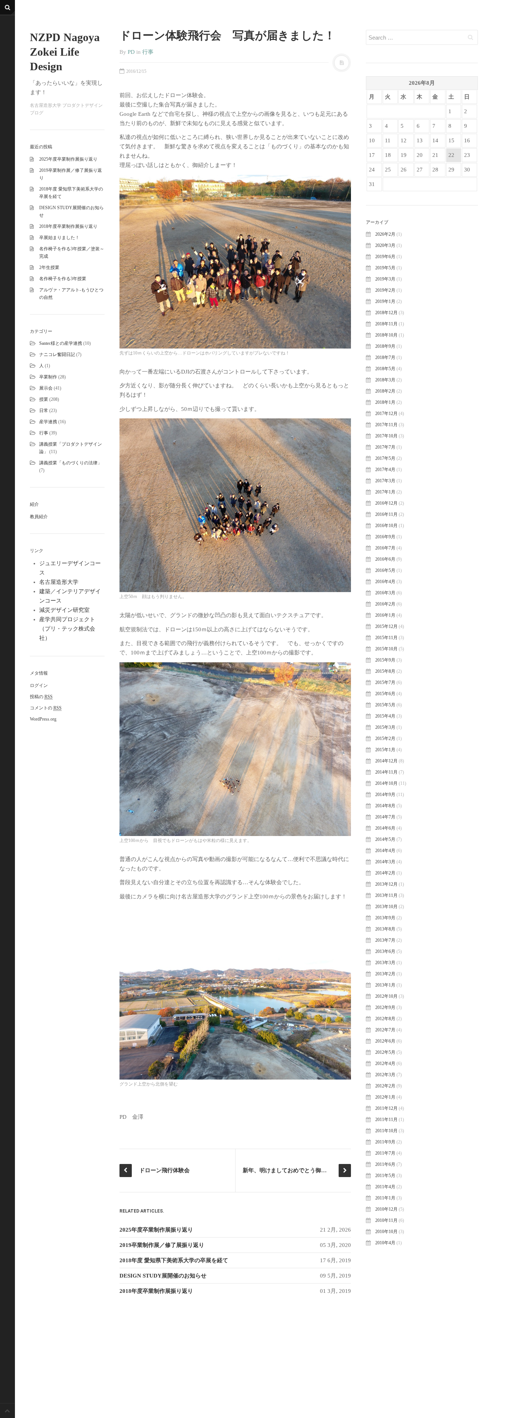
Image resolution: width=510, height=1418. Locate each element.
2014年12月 (386, 761)
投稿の (41, 696)
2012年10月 (386, 996)
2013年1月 (385, 985)
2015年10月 (386, 648)
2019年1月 (385, 301)
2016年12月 (386, 503)
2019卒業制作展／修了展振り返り (161, 1245)
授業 (43, 399)
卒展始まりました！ (59, 237)
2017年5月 (385, 458)
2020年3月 (385, 245)
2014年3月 (385, 861)
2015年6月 (385, 693)
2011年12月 (386, 1108)
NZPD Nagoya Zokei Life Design (65, 51)
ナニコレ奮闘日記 (57, 354)
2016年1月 (385, 615)
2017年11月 (386, 424)
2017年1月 (385, 492)
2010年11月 (386, 1220)
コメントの (46, 707)
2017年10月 (386, 436)
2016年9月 (385, 536)
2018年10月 (386, 335)
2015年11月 (386, 637)
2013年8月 (385, 929)
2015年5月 (385, 705)
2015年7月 (385, 682)
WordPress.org (43, 719)
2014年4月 (385, 850)
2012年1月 (385, 1097)
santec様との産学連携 (60, 343)
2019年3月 (385, 279)
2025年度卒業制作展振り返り (68, 159)
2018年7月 (385, 357)
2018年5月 (385, 368)
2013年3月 (385, 962)
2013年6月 (385, 951)
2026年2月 (385, 234)
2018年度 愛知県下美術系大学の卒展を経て (173, 1260)
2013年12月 (386, 884)
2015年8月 (385, 671)
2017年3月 (385, 480)
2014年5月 (385, 839)
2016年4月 (385, 581)
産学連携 (48, 421)
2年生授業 (49, 267)
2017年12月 (386, 413)
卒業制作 (48, 377)
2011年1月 (385, 1198)
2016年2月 (385, 604)
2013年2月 (385, 973)
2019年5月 (385, 267)
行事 (43, 433)
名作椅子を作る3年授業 (62, 278)
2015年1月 (385, 749)
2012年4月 (385, 1063)
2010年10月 (386, 1231)
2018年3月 (385, 380)
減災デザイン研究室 (64, 610)
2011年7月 (385, 1153)
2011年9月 (385, 1142)
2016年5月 (385, 570)
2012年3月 (385, 1074)
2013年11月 (386, 895)
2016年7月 (385, 548)
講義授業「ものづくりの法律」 (70, 462)
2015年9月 (385, 660)
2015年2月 (385, 738)
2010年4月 (385, 1242)
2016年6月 (385, 559)
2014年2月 (385, 873)
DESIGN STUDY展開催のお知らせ (162, 1276)
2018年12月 (386, 312)
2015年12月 (386, 626)
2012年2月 (385, 1086)
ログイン (39, 685)
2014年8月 (385, 805)
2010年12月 (386, 1209)
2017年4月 (385, 469)
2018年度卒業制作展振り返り (68, 226)
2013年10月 (386, 906)
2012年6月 (385, 1041)
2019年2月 (385, 290)
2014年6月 (385, 828)
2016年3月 (385, 592)
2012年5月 (385, 1052)
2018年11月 (386, 323)
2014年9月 (385, 794)
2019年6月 (385, 256)
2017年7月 (385, 447)
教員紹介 (39, 516)
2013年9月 (385, 917)
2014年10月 (386, 783)
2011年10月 (386, 1130)
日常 (43, 410)
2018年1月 (385, 402)
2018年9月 (385, 346)
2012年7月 (385, 1029)
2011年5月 (385, 1175)
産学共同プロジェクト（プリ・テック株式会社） (67, 628)
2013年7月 (385, 940)
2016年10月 (386, 525)
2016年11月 (386, 514)
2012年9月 (385, 1007)
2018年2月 (385, 391)
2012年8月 (385, 1018)
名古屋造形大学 (58, 582)
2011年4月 (385, 1186)
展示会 (46, 388)
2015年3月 (385, 727)
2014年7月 (385, 817)
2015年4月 (385, 716)
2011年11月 (386, 1119)
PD (131, 52)
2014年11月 (386, 772)
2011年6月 (385, 1164)
